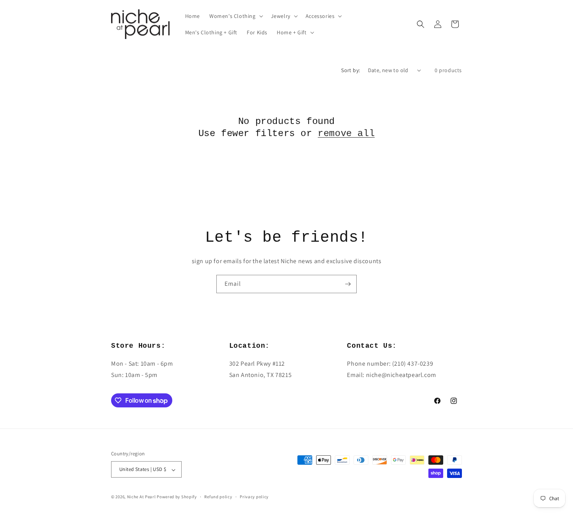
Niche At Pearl (141, 497)
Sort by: (350, 70)
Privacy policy (254, 496)
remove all (346, 133)
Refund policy (218, 496)
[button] (235, 16)
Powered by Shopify (177, 497)
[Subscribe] (347, 284)
